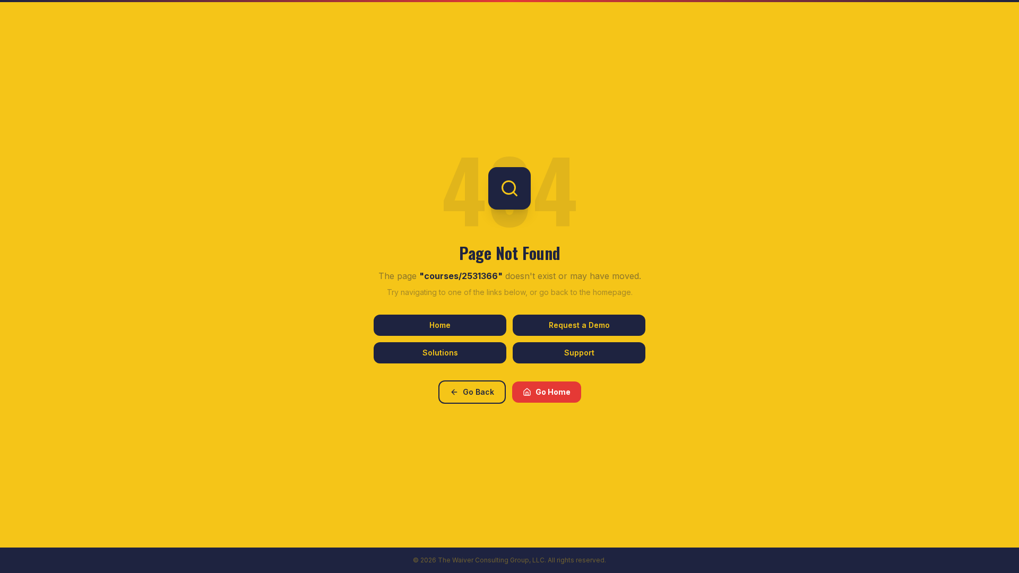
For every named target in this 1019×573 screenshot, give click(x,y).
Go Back (478, 391)
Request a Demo (579, 324)
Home (440, 324)
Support (579, 352)
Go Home (553, 391)
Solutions (440, 352)
